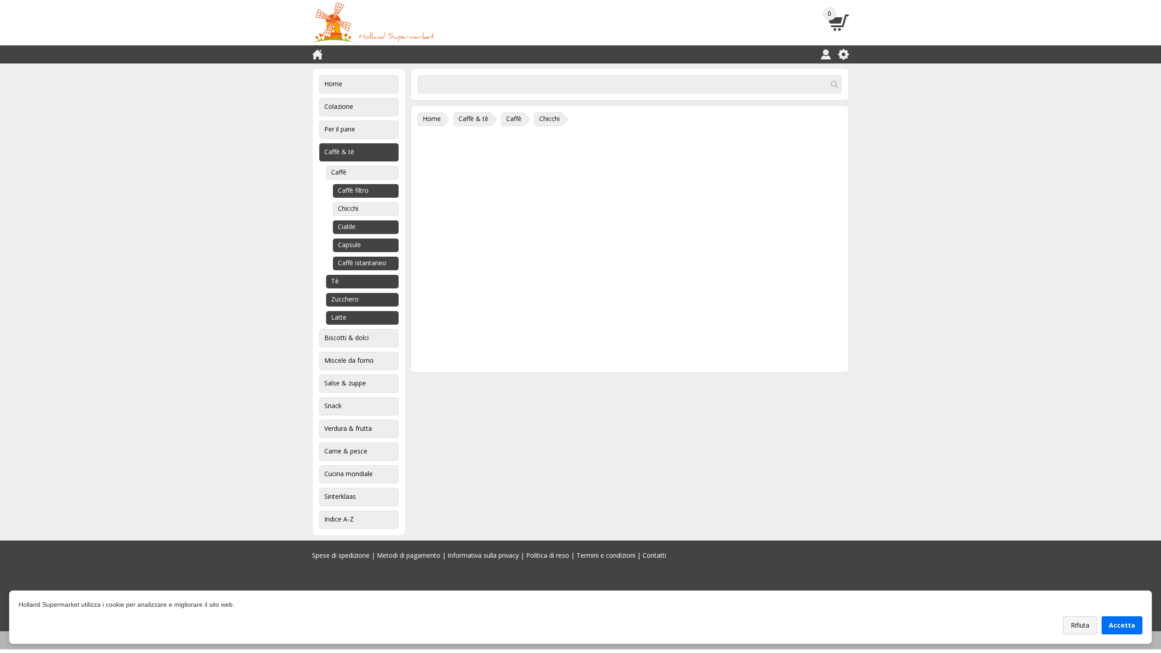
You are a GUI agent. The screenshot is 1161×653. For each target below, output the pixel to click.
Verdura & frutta (348, 428)
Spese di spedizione (341, 555)
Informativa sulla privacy (483, 555)
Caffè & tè (339, 151)
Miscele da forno (349, 360)
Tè (335, 281)
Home (333, 83)
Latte (338, 317)
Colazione (338, 106)
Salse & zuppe (345, 383)
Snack (332, 405)
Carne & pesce (345, 451)
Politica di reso (547, 555)
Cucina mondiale (348, 473)
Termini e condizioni (605, 555)
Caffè (338, 172)
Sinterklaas (340, 496)
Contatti (654, 555)
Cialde (347, 226)
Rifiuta (1080, 625)
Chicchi (348, 208)
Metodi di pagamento (408, 555)
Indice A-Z (339, 519)
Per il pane (339, 129)
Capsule (349, 244)
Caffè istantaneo (362, 262)
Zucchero (345, 299)
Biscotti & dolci (346, 337)
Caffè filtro (353, 190)
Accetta (1122, 625)
